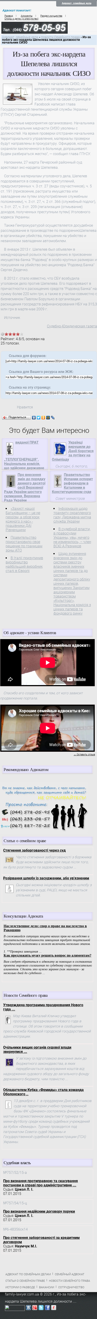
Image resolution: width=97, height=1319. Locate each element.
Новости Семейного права (60, 37)
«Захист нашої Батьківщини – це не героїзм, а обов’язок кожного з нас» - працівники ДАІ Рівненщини (23, 519)
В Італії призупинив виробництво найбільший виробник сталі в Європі (24, 564)
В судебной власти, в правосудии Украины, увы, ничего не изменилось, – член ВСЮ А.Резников (72, 537)
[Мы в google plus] (34, 1308)
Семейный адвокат (69, 1274)
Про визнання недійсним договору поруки (39, 1211)
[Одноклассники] (43, 418)
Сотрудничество (71, 1287)
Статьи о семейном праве (25, 1280)
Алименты (26, 15)
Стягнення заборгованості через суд (34, 850)
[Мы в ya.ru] (53, 1308)
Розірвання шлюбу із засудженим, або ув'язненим (46, 878)
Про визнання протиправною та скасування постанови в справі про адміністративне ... (40, 1183)
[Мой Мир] (48, 418)
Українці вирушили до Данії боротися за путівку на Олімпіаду (73, 451)
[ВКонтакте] (34, 418)
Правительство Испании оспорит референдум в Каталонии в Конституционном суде (72, 483)
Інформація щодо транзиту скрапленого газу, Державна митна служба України (72, 515)
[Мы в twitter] (41, 1308)
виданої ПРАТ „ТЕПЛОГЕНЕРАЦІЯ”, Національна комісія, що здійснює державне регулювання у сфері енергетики (24, 459)
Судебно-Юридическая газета (72, 326)
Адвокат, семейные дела (76, 3)
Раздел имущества (51, 15)
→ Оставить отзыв (84, 754)
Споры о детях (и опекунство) (22, 18)
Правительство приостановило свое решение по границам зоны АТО (24, 543)
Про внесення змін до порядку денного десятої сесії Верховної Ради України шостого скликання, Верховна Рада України (24, 487)
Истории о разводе (20, 1287)
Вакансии (46, 1287)
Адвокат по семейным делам (28, 1274)
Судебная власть (17, 1162)
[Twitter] (38, 418)
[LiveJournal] (53, 418)
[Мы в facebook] (47, 1308)
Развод (9, 15)
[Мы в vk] (28, 1308)
